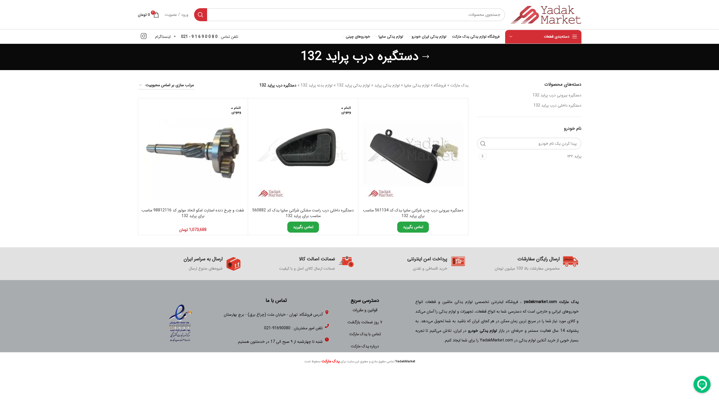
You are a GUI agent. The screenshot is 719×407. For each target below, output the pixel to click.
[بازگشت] (426, 56)
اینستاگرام (163, 37)
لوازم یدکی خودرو (482, 331)
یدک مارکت (459, 85)
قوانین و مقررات (365, 310)
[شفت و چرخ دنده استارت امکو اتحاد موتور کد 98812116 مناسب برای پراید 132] (193, 153)
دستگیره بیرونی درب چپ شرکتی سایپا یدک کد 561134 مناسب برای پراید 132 (413, 213)
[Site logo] (546, 14)
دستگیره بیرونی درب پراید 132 (557, 95)
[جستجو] (200, 14)
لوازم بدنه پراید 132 (317, 85)
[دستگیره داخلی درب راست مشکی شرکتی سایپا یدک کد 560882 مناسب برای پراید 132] (303, 153)
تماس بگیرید (413, 227)
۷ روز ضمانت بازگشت (364, 322)
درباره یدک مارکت (365, 346)
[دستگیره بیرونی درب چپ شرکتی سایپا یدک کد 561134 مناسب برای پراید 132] (413, 153)
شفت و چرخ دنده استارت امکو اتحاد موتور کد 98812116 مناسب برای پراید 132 (193, 213)
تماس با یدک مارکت (365, 334)
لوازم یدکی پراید (387, 85)
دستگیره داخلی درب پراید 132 (557, 105)
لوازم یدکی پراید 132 (353, 85)
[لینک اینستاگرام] (143, 37)
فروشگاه (440, 85)
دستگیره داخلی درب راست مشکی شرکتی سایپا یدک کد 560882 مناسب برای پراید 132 (303, 213)
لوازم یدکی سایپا (416, 85)
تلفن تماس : (209, 37)
